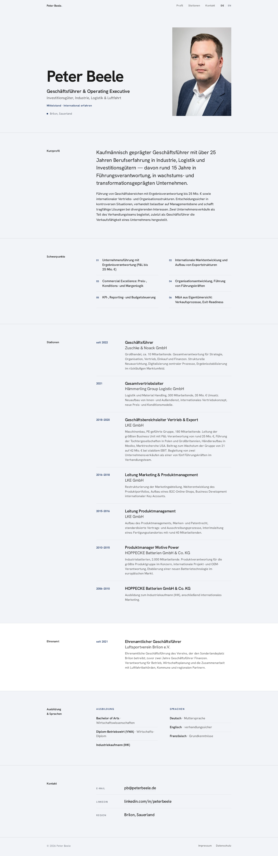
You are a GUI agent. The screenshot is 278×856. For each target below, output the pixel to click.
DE (222, 5)
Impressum (205, 845)
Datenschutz (223, 845)
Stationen (194, 5)
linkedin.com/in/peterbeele (148, 801)
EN (229, 5)
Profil (179, 5)
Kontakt (210, 5)
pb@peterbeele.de (140, 787)
